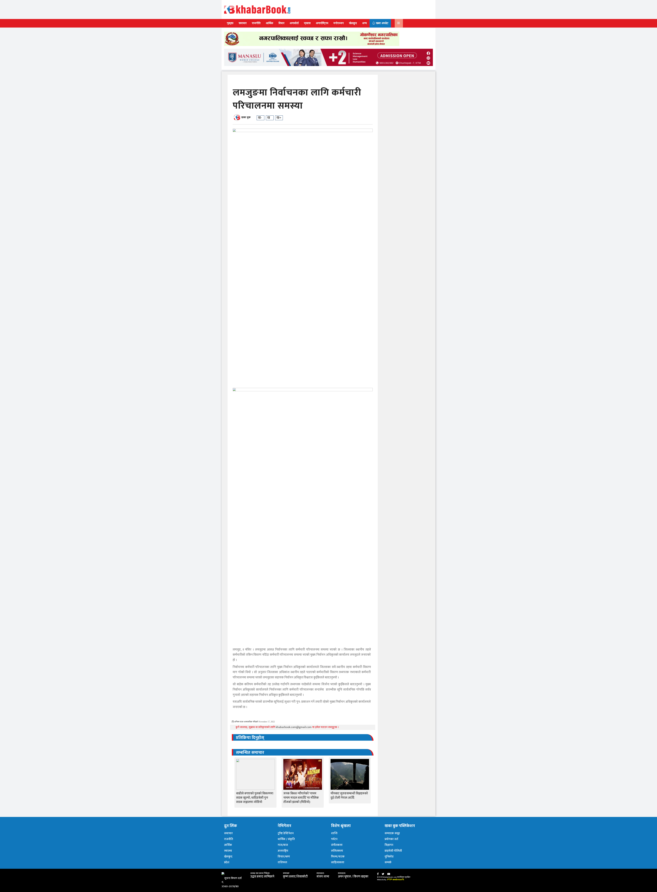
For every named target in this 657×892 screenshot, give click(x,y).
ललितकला (337, 850)
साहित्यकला (337, 862)
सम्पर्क (388, 862)
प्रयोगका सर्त (391, 839)
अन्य (364, 23)
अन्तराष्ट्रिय (283, 850)
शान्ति (334, 833)
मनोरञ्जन (338, 23)
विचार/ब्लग (284, 856)
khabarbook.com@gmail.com (294, 727)
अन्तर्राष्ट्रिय (322, 23)
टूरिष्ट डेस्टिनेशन (286, 833)
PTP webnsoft (395, 879)
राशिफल (282, 862)
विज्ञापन (389, 845)
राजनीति (256, 23)
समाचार (243, 23)
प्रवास (307, 23)
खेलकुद (353, 23)
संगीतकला (337, 845)
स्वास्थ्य (228, 850)
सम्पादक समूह (392, 833)
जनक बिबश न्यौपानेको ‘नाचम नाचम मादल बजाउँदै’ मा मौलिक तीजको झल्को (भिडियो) (301, 798)
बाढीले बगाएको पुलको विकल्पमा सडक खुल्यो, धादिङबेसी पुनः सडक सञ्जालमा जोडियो (254, 798)
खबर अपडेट (381, 23)
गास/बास (283, 845)
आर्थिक (269, 23)
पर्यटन (334, 839)
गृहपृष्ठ (230, 23)
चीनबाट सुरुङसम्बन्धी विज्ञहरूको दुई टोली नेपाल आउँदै (349, 795)
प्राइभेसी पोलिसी (393, 850)
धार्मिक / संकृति (286, 839)
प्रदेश (226, 862)
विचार (281, 23)
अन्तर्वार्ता (294, 23)
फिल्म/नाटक (338, 856)
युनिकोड (389, 856)
